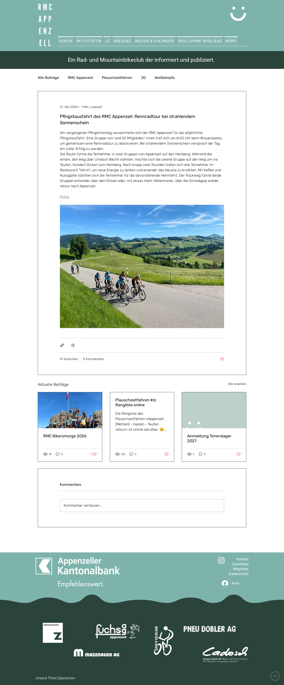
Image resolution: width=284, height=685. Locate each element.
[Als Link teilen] (62, 345)
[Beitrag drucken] (73, 345)
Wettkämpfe (165, 78)
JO (143, 78)
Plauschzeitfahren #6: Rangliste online (136, 402)
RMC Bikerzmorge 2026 (65, 436)
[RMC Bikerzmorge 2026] (70, 410)
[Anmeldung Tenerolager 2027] (214, 410)
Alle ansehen (237, 384)
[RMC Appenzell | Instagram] (221, 560)
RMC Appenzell (80, 78)
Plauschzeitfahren (117, 78)
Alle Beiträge (48, 78)
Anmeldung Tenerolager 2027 (209, 438)
